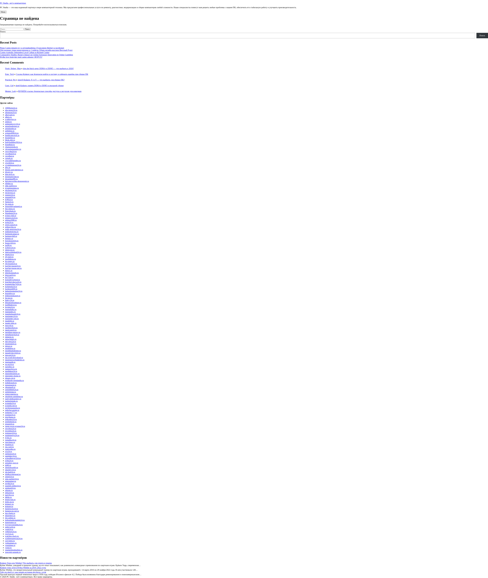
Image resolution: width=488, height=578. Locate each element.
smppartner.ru (10, 481)
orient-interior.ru (11, 394)
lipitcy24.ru (9, 300)
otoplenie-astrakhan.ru (14, 396)
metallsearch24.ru (12, 335)
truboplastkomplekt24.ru (15, 520)
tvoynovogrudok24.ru (14, 525)
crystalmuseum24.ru (13, 165)
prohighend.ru (10, 422)
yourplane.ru (10, 545)
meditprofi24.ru (11, 328)
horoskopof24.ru (11, 241)
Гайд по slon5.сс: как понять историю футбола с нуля (23, 572)
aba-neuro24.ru (11, 110)
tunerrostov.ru (10, 522)
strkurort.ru (9, 493)
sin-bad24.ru (10, 472)
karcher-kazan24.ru (13, 266)
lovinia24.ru (10, 307)
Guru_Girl (9, 85)
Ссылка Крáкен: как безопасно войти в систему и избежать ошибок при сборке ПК (52, 74)
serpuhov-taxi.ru (11, 463)
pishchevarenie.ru (12, 410)
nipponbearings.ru (12, 374)
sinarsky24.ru (10, 470)
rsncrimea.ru (10, 442)
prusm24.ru (9, 424)
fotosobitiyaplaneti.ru (13, 206)
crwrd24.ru (9, 163)
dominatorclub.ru (12, 177)
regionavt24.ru (11, 433)
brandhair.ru (10, 145)
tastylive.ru (9, 495)
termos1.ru (9, 504)
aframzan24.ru (11, 112)
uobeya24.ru (10, 527)
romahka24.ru (10, 440)
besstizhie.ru (10, 138)
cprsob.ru (9, 158)
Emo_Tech (9, 74)
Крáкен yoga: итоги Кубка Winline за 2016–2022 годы (23, 568)
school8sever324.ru (13, 458)
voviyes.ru (9, 534)
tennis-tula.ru (10, 499)
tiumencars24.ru (11, 509)
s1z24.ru (8, 451)
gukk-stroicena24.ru (13, 229)
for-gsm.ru (9, 204)
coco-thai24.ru (11, 151)
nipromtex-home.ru (12, 376)
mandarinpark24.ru (12, 314)
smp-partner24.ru (12, 479)
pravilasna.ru (10, 417)
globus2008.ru (11, 220)
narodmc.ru (9, 367)
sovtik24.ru (9, 483)
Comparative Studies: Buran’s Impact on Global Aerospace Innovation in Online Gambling (36, 55)
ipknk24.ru (9, 254)
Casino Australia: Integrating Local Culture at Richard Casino (24, 52)
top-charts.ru (10, 513)
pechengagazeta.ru (12, 408)
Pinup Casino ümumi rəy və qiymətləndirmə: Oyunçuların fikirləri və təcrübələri (32, 48)
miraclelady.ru (10, 339)
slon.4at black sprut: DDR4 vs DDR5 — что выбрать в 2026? (48, 68)
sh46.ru (8, 465)
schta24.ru (9, 461)
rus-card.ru (9, 447)
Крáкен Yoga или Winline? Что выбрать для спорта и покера (26, 563)
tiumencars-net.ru (12, 511)
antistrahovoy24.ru (12, 124)
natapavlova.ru (11, 369)
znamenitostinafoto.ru (13, 550)
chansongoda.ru (11, 147)
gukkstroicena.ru (11, 232)
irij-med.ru (9, 257)
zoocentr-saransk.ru (13, 552)
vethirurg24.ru (11, 532)
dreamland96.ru (11, 179)
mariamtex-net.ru (12, 319)
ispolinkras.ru (10, 259)
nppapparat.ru (10, 385)
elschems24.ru (11, 190)
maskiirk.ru (9, 321)
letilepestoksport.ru (12, 296)
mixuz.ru (8, 346)
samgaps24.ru (10, 454)
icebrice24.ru (10, 248)
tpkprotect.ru (10, 516)
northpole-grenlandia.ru (14, 380)
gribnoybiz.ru (10, 227)
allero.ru (8, 117)
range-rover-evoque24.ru (15, 426)
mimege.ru (9, 337)
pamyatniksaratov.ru (13, 399)
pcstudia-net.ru (11, 406)
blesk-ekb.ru (10, 140)
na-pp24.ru (9, 364)
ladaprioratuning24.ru (13, 291)
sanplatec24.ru (11, 456)
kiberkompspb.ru (12, 273)
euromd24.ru (10, 197)
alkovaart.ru (10, 115)
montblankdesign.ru (13, 351)
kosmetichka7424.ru (13, 284)
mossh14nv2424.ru (12, 353)
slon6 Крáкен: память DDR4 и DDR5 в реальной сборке (40, 85)
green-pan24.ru (11, 225)
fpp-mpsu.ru (10, 209)
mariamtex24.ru (11, 316)
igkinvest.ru (9, 250)
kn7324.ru (9, 277)
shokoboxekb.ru (11, 467)
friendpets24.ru (11, 213)
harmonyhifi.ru (11, 236)
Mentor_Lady (10, 91)
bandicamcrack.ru (12, 135)
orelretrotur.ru (10, 392)
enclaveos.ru (10, 193)
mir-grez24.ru (10, 341)
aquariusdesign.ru (12, 126)
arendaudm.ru (10, 128)
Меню (3, 12)
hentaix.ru (9, 238)
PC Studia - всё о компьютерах (13, 3)
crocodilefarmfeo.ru (13, 161)
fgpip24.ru (9, 202)
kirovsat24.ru (10, 275)
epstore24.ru (10, 195)
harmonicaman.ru (12, 234)
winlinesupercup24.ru (13, 538)
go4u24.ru (9, 222)
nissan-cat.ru (10, 378)
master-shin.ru (10, 323)
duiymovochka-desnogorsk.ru (17, 181)
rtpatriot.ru (9, 445)
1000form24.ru (11, 108)
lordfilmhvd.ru (11, 305)
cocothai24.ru (10, 154)
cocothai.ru (9, 156)
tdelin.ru (8, 497)
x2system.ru (10, 541)
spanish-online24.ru (13, 486)
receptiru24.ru (10, 431)
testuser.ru (9, 506)
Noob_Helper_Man (13, 68)
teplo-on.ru (9, 502)
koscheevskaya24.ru (13, 282)
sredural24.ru (10, 488)
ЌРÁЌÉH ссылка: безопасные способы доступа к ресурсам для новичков (49, 91)
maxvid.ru (9, 325)
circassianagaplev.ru (13, 149)
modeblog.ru (10, 348)
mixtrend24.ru (10, 344)
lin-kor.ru (8, 298)
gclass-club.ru (10, 216)
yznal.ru (8, 548)
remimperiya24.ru (12, 435)
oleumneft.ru (10, 387)
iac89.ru (8, 245)
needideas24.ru (11, 371)
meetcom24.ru (11, 330)
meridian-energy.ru (12, 332)
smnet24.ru (9, 477)
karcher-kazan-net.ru (13, 268)
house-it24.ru (10, 243)
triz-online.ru (10, 518)
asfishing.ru (9, 131)
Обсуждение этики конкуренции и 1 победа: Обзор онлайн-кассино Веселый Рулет (36, 50)
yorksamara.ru (11, 543)
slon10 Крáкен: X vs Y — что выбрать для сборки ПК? (41, 80)
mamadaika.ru (10, 309)
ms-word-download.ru (14, 357)
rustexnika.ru (10, 449)
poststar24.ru (10, 415)
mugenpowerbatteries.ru (14, 360)
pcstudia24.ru (10, 403)
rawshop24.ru (10, 428)
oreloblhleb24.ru (11, 390)
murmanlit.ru (10, 362)
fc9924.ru (9, 199)
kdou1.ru (8, 270)
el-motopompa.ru (12, 188)
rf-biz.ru (8, 438)
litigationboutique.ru (13, 303)
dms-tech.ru (9, 174)
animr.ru (8, 122)
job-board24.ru (11, 264)
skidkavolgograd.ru (13, 474)
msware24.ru (10, 355)
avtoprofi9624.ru (12, 133)
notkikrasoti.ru (11, 383)
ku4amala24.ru (11, 287)
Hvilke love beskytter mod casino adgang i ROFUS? (21, 57)
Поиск (3, 32)
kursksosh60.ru (11, 289)
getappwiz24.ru (11, 218)
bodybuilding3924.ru (13, 142)
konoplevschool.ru (12, 280)
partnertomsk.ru (11, 401)
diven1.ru (9, 172)
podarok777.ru (11, 412)
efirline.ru (9, 183)
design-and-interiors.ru (14, 170)
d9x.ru (7, 167)
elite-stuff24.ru (11, 186)
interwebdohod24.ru (13, 252)
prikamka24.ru (11, 419)
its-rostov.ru (9, 261)
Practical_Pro (10, 80)
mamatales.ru (10, 312)
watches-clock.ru (12, 536)
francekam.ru (10, 211)
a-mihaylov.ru (10, 119)
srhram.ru (9, 490)
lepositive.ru (10, 293)
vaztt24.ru (9, 529)
